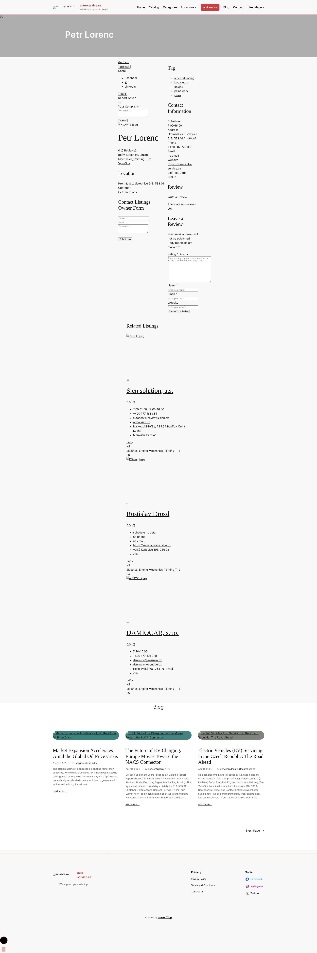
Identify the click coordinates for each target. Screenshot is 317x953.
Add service (210, 7)
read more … (60, 791)
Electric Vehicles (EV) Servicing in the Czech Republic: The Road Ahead (231, 756)
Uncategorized (247, 769)
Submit (123, 120)
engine (178, 86)
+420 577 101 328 (145, 656)
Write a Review (177, 197)
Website (173, 302)
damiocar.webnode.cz (147, 664)
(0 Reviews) (128, 150)
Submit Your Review (178, 311)
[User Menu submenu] (263, 7)
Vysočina (124, 163)
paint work (181, 91)
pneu (177, 95)
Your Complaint (129, 106)
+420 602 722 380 (180, 147)
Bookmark (124, 67)
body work (181, 82)
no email (173, 155)
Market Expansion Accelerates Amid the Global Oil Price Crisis (85, 753)
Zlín (135, 554)
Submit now (125, 239)
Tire (148, 159)
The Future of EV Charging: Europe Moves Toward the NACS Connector (153, 756)
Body (121, 154)
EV (95, 763)
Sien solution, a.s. (149, 390)
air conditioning (184, 78)
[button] (4, 940)
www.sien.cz (141, 422)
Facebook (131, 78)
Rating (173, 254)
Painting (139, 159)
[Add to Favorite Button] (127, 380)
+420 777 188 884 (145, 413)
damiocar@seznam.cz (147, 660)
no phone (139, 536)
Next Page (255, 830)
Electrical (132, 154)
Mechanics (125, 159)
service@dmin (83, 763)
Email (172, 294)
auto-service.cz (90, 5)
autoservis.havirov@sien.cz (151, 418)
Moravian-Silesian (144, 435)
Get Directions (127, 192)
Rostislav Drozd (147, 513)
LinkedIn (130, 86)
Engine (144, 154)
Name (173, 285)
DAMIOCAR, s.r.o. (152, 632)
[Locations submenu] (196, 7)
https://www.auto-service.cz (152, 545)
